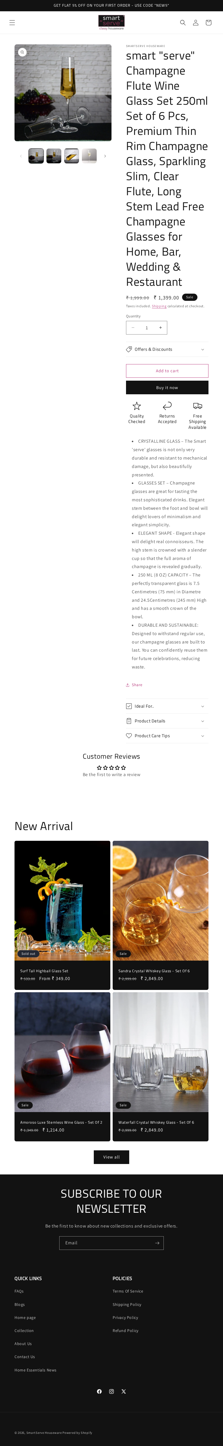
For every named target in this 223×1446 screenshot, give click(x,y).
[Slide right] (105, 156)
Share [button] (137, 684)
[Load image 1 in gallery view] (36, 156)
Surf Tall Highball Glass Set (44, 970)
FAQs (19, 1291)
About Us (23, 1343)
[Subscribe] (157, 1243)
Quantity (133, 316)
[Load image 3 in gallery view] (71, 156)
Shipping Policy (127, 1304)
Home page (25, 1317)
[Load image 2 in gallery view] (53, 156)
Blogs (20, 1304)
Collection (24, 1330)
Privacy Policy (125, 1317)
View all (111, 1157)
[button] (12, 22)
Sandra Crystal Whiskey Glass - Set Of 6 (154, 970)
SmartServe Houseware (44, 1433)
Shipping (159, 306)
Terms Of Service (128, 1291)
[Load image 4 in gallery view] (89, 156)
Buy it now (167, 387)
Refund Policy (126, 1330)
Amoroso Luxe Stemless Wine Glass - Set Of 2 (61, 1122)
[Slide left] (21, 156)
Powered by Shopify (77, 1433)
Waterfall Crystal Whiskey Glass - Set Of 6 (156, 1122)
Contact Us (25, 1356)
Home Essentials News (36, 1370)
